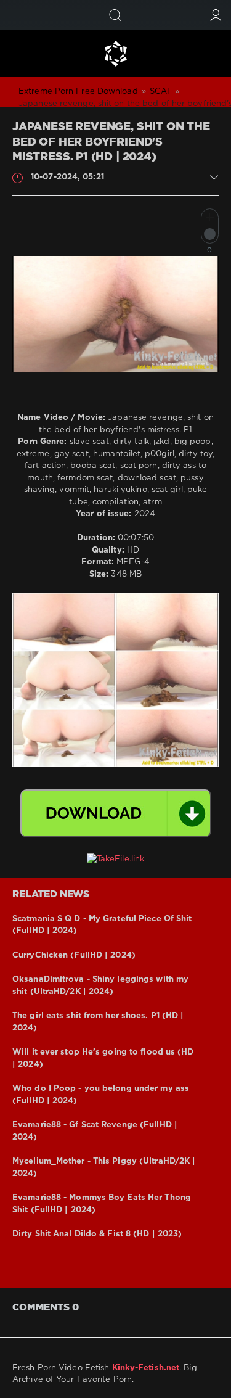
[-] (209, 234)
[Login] (216, 15)
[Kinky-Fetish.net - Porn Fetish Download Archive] (115, 53)
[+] (209, 217)
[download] (115, 813)
